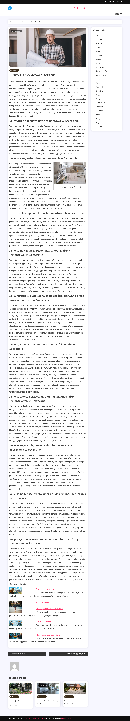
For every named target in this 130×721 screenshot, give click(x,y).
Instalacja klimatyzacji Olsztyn (48, 701)
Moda (98, 63)
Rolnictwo (99, 91)
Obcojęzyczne (101, 75)
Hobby (98, 51)
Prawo (98, 83)
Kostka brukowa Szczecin (73, 701)
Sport (98, 99)
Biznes (98, 35)
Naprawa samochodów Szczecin (50, 635)
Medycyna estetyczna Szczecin (49, 608)
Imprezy (99, 55)
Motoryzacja (100, 67)
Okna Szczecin (42, 602)
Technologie (100, 103)
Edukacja (99, 47)
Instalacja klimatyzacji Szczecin (17, 702)
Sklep (98, 95)
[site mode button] (117, 14)
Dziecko (99, 43)
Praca (98, 79)
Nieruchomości (101, 71)
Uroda (98, 115)
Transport (99, 107)
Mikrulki (79, 8)
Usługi (98, 119)
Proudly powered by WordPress (36, 718)
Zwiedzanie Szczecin (45, 589)
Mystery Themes (66, 718)
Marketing (99, 59)
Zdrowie (99, 127)
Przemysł (99, 87)
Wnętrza (99, 123)
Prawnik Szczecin (43, 622)
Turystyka (99, 111)
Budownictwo (14, 70)
